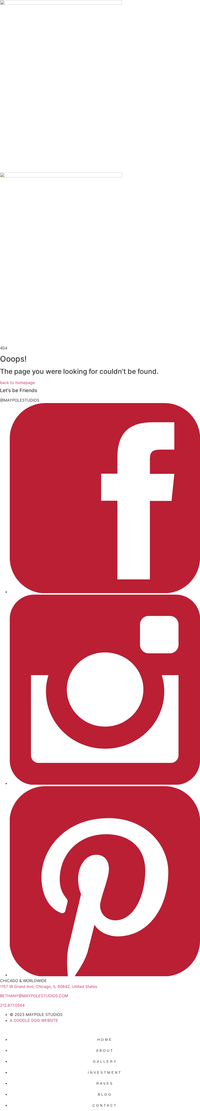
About (105, 1051)
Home (104, 1040)
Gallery (105, 1061)
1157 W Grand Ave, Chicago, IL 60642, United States (48, 986)
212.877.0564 (12, 1005)
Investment (105, 1072)
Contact (104, 1105)
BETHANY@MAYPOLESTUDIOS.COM (34, 995)
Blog (105, 1094)
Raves (104, 1083)
